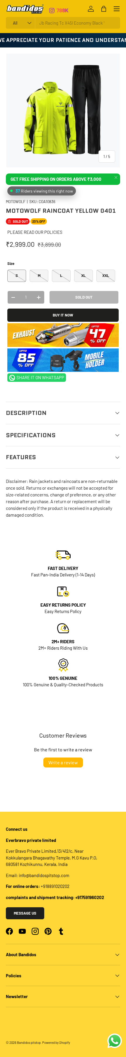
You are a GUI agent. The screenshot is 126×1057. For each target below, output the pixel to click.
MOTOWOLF (15, 201)
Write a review (63, 762)
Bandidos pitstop (29, 1042)
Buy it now (63, 315)
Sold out (84, 297)
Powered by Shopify (56, 1042)
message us (25, 913)
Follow (65, 13)
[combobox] (63, 23)
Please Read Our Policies (34, 232)
